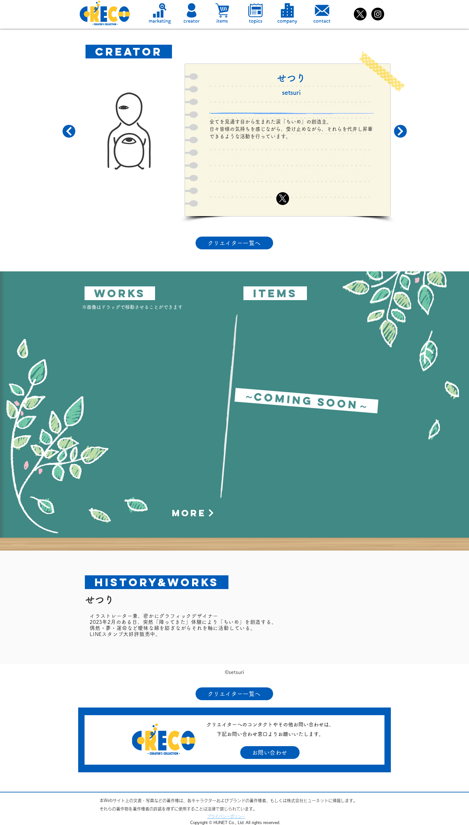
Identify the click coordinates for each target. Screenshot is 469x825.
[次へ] (69, 131)
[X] (360, 14)
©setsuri (234, 672)
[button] (192, 10)
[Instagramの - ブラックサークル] (377, 14)
